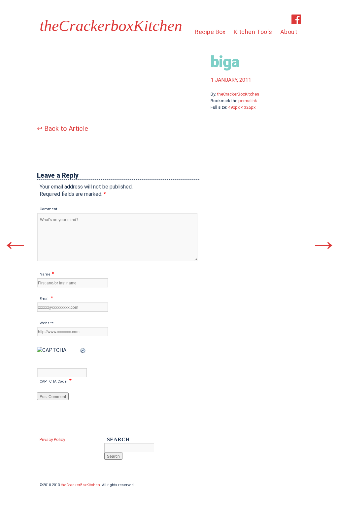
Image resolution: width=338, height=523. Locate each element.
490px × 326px (241, 107)
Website (47, 323)
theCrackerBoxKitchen (238, 94)
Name (45, 274)
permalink (247, 100)
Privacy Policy (52, 439)
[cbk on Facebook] (296, 22)
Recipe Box (210, 31)
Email (45, 299)
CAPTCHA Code (53, 381)
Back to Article (62, 128)
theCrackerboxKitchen (111, 25)
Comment (48, 209)
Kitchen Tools (253, 31)
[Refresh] (83, 350)
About (288, 31)
